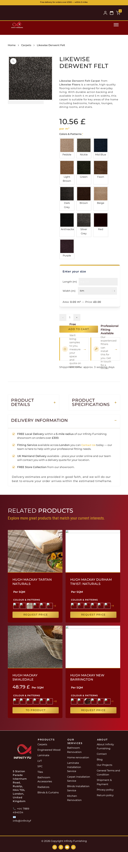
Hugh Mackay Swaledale (24, 677)
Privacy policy (105, 789)
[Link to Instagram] (54, 847)
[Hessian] (87, 606)
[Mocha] (101, 606)
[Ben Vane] (43, 606)
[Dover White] (74, 606)
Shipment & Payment (104, 782)
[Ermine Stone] (81, 606)
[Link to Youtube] (67, 847)
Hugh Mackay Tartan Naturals (32, 582)
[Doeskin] (36, 701)
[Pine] (23, 606)
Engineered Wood (48, 749)
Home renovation (78, 757)
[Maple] (30, 606)
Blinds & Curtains (48, 792)
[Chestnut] (16, 701)
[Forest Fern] (43, 701)
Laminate (43, 755)
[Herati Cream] (94, 701)
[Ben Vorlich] (36, 606)
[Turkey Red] (74, 701)
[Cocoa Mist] (23, 701)
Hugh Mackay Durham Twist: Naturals (91, 582)
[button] (112, 13)
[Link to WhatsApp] (73, 847)
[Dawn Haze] (30, 701)
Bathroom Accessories (44, 779)
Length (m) (70, 281)
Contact (102, 753)
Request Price (35, 614)
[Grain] (50, 701)
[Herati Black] (81, 701)
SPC (39, 766)
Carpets (26, 45)
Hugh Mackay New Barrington (87, 677)
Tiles (40, 771)
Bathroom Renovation (74, 749)
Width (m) (69, 290)
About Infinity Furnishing (105, 746)
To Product (36, 710)
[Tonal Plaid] (16, 606)
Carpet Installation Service (78, 778)
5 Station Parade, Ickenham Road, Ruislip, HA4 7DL (80, 3)
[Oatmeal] (108, 606)
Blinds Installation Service (78, 788)
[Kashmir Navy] (101, 701)
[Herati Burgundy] (87, 701)
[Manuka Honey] (94, 606)
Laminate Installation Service (74, 767)
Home (12, 45)
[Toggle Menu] (116, 25)
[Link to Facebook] (61, 847)
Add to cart (78, 329)
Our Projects (104, 764)
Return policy (105, 795)
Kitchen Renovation (74, 797)
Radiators (43, 787)
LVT (39, 760)
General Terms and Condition (108, 772)
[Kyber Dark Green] (108, 701)
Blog (100, 759)
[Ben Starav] (50, 606)
